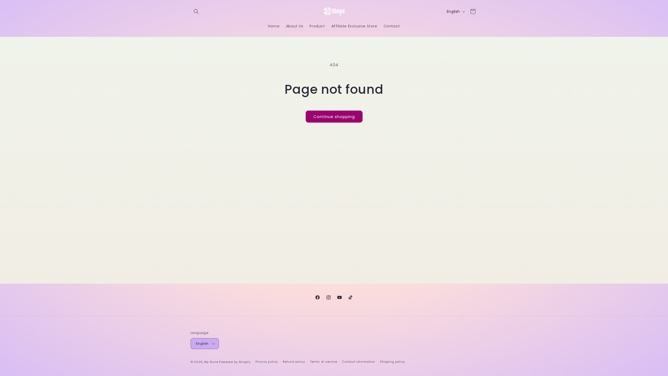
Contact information (358, 362)
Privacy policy (266, 362)
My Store (211, 362)
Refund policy (294, 362)
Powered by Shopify (235, 362)
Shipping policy (392, 362)
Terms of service (323, 362)
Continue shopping (334, 116)
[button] (196, 11)
